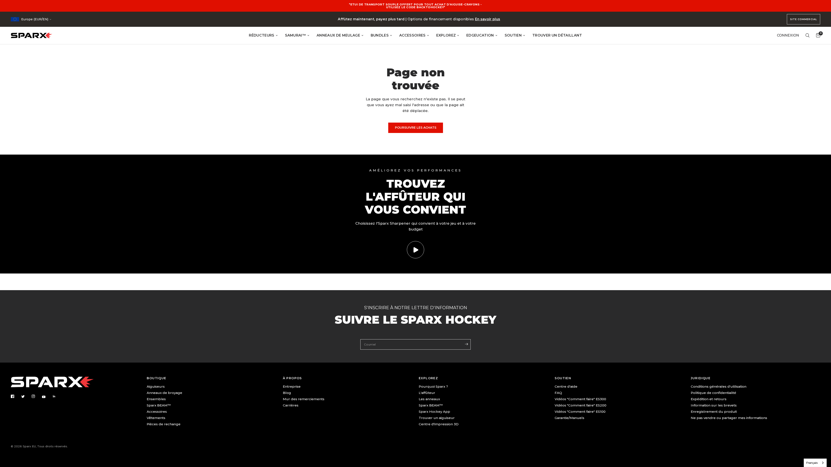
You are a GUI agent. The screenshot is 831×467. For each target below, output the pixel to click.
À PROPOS (292, 378)
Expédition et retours (708, 399)
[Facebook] (15, 396)
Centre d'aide (566, 386)
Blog (287, 393)
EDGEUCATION (480, 35)
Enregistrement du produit (714, 411)
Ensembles (156, 399)
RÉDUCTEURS (261, 35)
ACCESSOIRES (412, 35)
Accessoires (157, 411)
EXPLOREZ (446, 35)
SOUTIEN (513, 35)
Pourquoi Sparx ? (433, 386)
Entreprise (292, 386)
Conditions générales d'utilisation (718, 386)
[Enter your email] (466, 344)
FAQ (558, 393)
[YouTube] (47, 396)
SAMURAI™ (295, 35)
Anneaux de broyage (164, 393)
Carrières (290, 405)
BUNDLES (380, 35)
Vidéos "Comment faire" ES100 (580, 411)
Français (812, 462)
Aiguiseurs (156, 386)
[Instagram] (36, 396)
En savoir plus (487, 19)
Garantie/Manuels (569, 418)
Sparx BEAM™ (159, 405)
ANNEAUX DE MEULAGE (338, 35)
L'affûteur (427, 393)
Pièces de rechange (163, 424)
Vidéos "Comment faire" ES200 (580, 405)
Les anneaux (429, 399)
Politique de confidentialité (713, 393)
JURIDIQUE (701, 378)
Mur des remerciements (303, 399)
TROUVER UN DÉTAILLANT (557, 35)
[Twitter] (26, 396)
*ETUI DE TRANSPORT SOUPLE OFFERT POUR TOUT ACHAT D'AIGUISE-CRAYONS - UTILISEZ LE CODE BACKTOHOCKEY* (415, 6)
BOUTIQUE (156, 378)
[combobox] (815, 463)
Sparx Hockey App (434, 411)
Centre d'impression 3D (439, 424)
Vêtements (156, 418)
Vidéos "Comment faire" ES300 (580, 399)
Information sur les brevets (714, 405)
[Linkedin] (57, 396)
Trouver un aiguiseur (437, 418)
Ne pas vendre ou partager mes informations (729, 418)
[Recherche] (807, 35)
